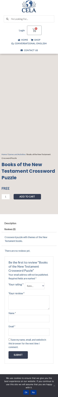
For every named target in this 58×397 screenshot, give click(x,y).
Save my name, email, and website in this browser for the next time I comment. (27, 343)
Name (12, 313)
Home (4, 154)
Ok (26, 392)
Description (10, 223)
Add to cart (27, 196)
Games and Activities (17, 154)
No (33, 392)
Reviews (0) (9, 229)
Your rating (16, 284)
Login (22, 30)
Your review (16, 293)
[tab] (29, 223)
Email (12, 326)
